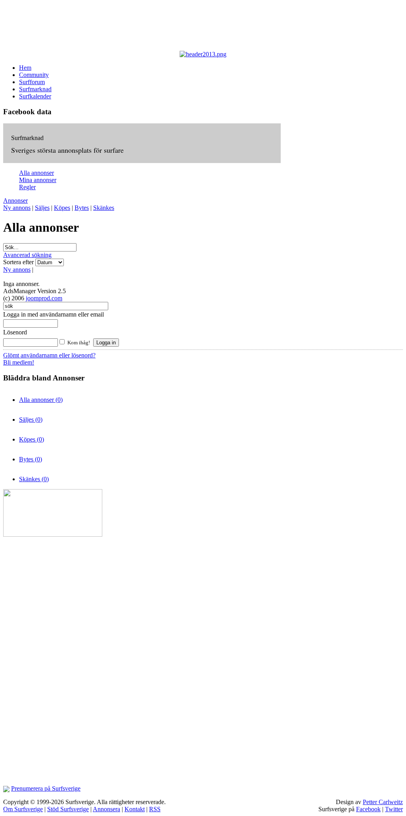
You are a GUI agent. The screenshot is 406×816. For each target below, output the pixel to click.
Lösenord (15, 332)
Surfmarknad (35, 89)
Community (34, 74)
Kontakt (134, 809)
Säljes (42, 207)
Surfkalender (35, 96)
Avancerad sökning (27, 255)
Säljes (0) (30, 419)
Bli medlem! (18, 362)
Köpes (62, 207)
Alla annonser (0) (41, 399)
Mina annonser (37, 180)
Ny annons (17, 207)
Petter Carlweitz (383, 802)
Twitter (394, 809)
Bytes (82, 207)
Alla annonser (36, 172)
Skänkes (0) (34, 479)
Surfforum (32, 82)
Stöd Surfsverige (68, 809)
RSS (155, 809)
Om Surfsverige (23, 809)
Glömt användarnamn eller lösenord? (49, 355)
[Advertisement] (197, 27)
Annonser (15, 200)
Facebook (368, 809)
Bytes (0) (30, 459)
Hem (25, 67)
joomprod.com (44, 298)
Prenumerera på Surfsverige (45, 788)
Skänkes (103, 207)
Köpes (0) (31, 439)
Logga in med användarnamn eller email (53, 314)
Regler (27, 187)
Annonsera (106, 809)
